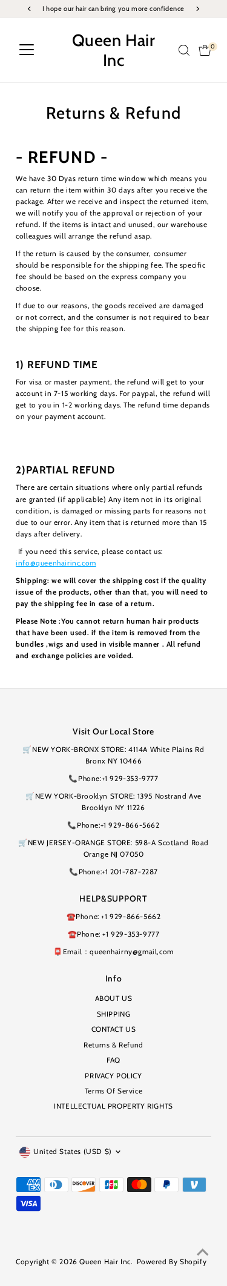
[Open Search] (184, 50)
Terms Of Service (114, 1091)
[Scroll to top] (203, 1253)
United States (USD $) (72, 1151)
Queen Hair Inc (114, 50)
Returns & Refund (113, 1045)
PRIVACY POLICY (113, 1076)
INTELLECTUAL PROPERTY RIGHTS (113, 1106)
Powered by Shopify (172, 1262)
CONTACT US (113, 1029)
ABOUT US (114, 998)
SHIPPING (114, 1014)
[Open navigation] (27, 50)
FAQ (113, 1060)
